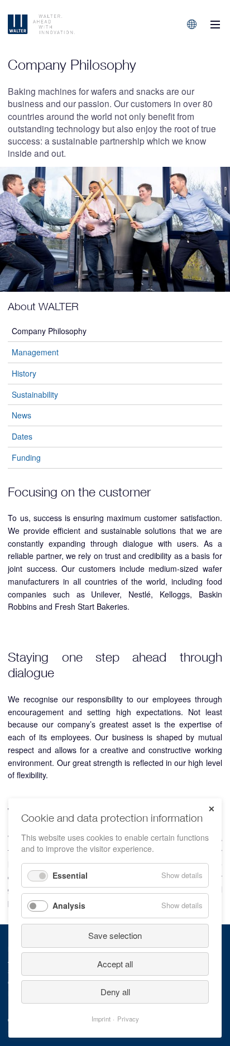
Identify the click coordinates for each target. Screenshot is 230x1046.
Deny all (115, 991)
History (24, 373)
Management (35, 352)
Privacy (128, 1018)
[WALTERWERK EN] (68, 24)
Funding (26, 457)
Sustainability (35, 394)
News (21, 415)
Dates (22, 436)
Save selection (115, 935)
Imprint (101, 1018)
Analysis (68, 905)
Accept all (115, 964)
